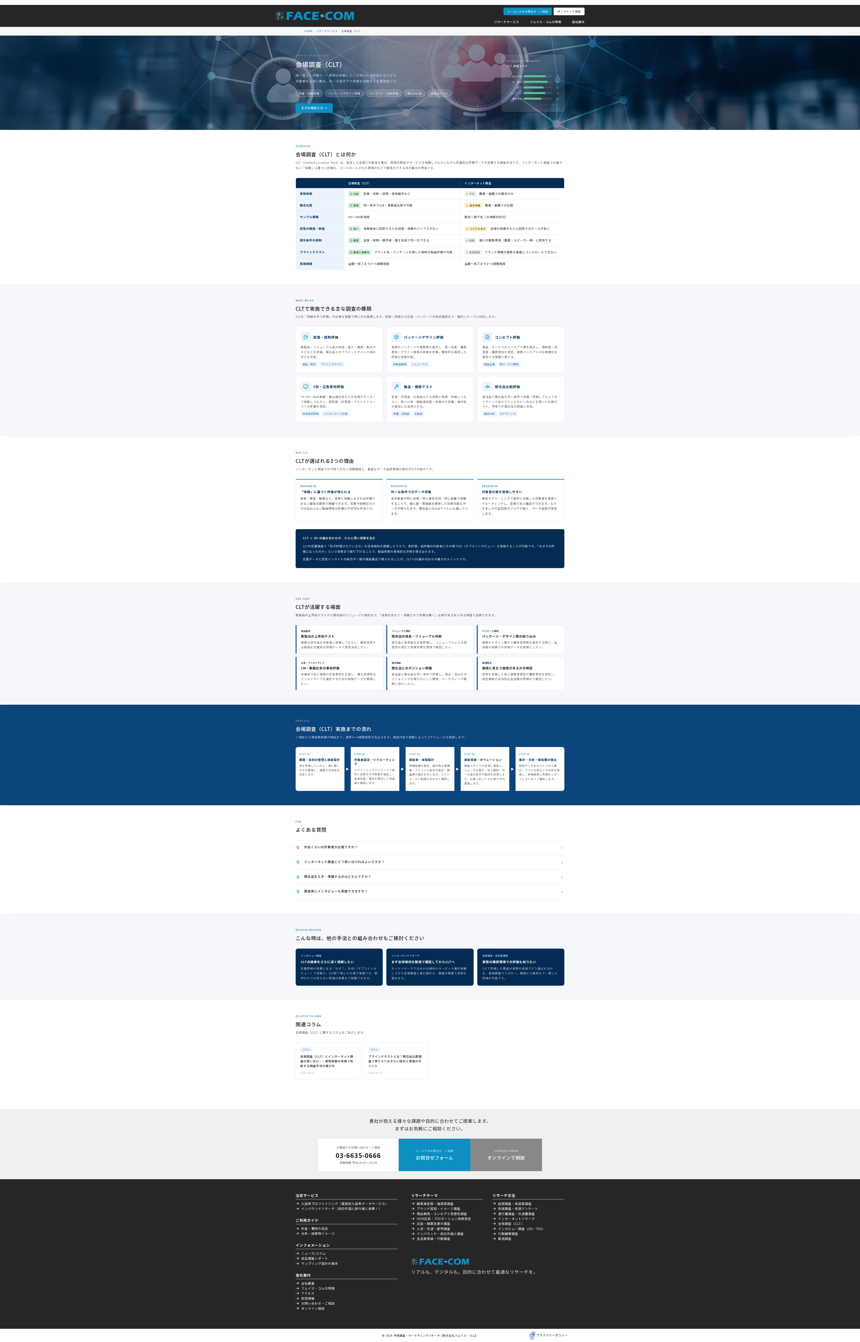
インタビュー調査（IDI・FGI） (521, 1228)
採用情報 (308, 1298)
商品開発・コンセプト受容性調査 (442, 1213)
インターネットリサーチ (516, 1218)
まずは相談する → (314, 108)
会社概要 (308, 1283)
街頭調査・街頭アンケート (518, 1208)
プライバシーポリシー (552, 1335)
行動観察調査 (508, 1233)
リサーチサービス (506, 22)
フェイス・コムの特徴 (545, 22)
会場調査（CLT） (511, 1223)
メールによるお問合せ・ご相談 (527, 11)
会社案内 (578, 22)
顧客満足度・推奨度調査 (435, 1203)
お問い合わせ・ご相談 (318, 1303)
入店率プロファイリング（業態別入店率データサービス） (345, 1203)
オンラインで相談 (569, 11)
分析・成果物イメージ (318, 1233)
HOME (309, 31)
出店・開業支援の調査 (433, 1223)
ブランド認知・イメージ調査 (438, 1208)
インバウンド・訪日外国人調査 (440, 1233)
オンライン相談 (313, 1308)
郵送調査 (505, 1238)
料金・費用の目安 (314, 1228)
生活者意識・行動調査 (433, 1238)
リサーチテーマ (424, 1195)
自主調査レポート (314, 1258)
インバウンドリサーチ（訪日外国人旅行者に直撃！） (341, 1208)
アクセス (307, 1293)
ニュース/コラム (313, 1253)
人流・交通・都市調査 (433, 1228)
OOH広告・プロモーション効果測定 (444, 1218)
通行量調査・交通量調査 (516, 1213)
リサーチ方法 (503, 1195)
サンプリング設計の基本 (319, 1263)
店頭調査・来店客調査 (515, 1203)
